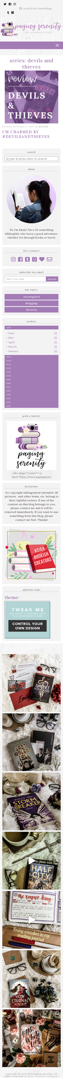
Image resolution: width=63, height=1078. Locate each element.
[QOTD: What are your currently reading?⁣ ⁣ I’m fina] (31, 1038)
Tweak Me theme (33, 1076)
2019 (8, 379)
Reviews (31, 309)
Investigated (31, 296)
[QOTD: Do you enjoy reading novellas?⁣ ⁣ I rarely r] (31, 742)
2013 (8, 402)
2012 (8, 406)
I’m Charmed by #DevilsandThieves (26, 134)
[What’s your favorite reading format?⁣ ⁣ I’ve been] (31, 860)
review (44, 127)
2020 (8, 376)
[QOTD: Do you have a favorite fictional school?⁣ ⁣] (31, 683)
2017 (8, 387)
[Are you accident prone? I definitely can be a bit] (31, 920)
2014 (8, 398)
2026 (8, 327)
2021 (8, 372)
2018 (8, 383)
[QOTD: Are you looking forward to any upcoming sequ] (31, 801)
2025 (8, 357)
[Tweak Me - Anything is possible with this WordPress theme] (27, 619)
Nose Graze (52, 1076)
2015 (8, 394)
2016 (8, 391)
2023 (8, 364)
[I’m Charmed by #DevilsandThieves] (31, 97)
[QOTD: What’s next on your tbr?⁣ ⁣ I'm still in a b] (31, 979)
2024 (8, 360)
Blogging (31, 303)
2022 (8, 368)
